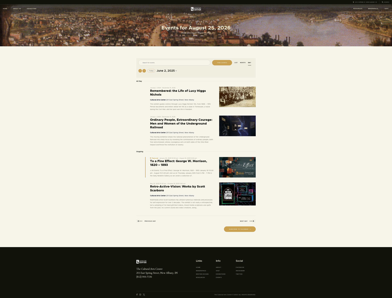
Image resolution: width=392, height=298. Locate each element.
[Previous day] (140, 71)
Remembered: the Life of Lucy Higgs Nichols (178, 93)
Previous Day (150, 221)
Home (184, 33)
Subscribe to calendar (238, 229)
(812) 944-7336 (144, 277)
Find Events (222, 63)
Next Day (243, 221)
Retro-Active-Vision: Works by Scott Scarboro (177, 188)
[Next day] (144, 71)
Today (151, 71)
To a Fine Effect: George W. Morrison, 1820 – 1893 (178, 163)
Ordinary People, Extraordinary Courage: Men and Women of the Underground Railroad (181, 123)
